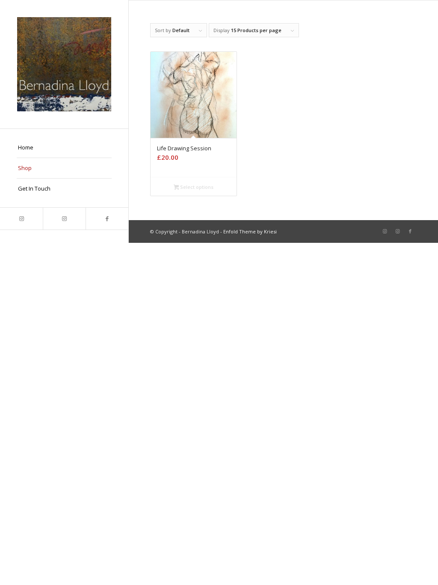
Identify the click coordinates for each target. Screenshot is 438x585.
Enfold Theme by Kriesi (250, 231)
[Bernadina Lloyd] (64, 64)
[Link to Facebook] (107, 219)
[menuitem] (64, 147)
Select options (196, 187)
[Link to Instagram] (21, 219)
